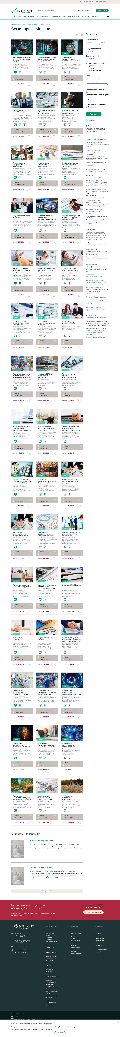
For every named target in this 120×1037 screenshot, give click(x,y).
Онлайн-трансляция (94, 71)
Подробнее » (48, 1023)
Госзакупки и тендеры (52, 941)
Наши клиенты (100, 938)
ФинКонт (13, 24)
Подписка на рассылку (101, 1)
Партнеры (73, 951)
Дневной (91, 68)
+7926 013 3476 (21, 942)
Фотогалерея (74, 943)
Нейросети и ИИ (50, 1000)
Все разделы (49, 1005)
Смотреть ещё (46, 891)
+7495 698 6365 (21, 952)
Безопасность (49, 971)
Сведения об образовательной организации (75, 947)
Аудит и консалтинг (74, 16)
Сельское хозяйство (51, 1002)
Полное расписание (76, 953)
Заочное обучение (28, 16)
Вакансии (98, 936)
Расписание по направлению (97, 126)
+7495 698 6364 (21, 936)
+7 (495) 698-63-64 (93, 907)
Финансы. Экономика (51, 956)
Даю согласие (60, 1032)
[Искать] (73, 10)
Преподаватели (75, 936)
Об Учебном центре (76, 933)
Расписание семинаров (32, 24)
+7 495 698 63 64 (84, 10)
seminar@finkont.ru (23, 946)
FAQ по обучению (75, 940)
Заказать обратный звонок (93, 912)
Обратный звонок (102, 10)
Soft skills (48, 993)
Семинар (91, 58)
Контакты (95, 16)
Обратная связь (100, 940)
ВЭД (47, 988)
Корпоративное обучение (58, 16)
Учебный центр (21, 24)
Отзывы (73, 938)
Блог (97, 943)
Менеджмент (49, 969)
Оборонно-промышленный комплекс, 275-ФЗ (50, 945)
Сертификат (92, 107)
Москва (90, 51)
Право (47, 962)
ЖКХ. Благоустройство (52, 991)
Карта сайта (99, 952)
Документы (99, 945)
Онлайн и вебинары (42, 16)
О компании (85, 16)
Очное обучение (15, 16)
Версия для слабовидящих (86, 1)
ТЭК (47, 974)
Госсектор (48, 950)
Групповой (91, 66)
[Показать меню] (108, 16)
